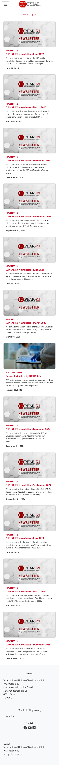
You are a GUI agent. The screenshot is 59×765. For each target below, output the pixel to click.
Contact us (9, 716)
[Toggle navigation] (6, 4)
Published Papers (14, 372)
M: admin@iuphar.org (29, 710)
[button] (29, 14)
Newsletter (12, 50)
